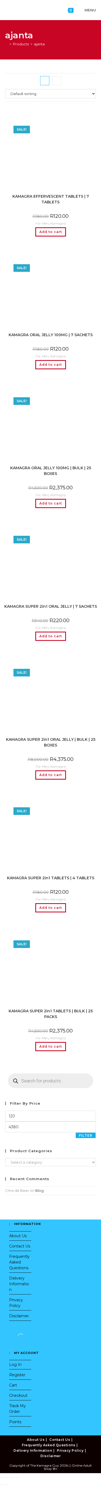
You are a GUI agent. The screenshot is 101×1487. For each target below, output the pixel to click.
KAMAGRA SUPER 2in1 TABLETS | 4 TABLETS (50, 877)
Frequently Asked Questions (19, 1262)
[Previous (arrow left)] (2, 1484)
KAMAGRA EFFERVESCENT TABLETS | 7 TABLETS (50, 199)
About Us (18, 1235)
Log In (15, 1364)
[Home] (6, 44)
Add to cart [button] (50, 232)
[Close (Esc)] (16, 1477)
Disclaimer (19, 1315)
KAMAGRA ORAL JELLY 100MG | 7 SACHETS (51, 334)
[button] (50, 112)
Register (17, 1374)
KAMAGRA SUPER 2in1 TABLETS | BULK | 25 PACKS (51, 1014)
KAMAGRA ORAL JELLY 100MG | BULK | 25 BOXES (50, 470)
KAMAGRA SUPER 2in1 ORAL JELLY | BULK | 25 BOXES (50, 742)
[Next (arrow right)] (7, 1484)
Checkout (18, 1395)
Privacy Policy (70, 1450)
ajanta (39, 44)
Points (15, 1421)
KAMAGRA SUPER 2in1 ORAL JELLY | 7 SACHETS (50, 606)
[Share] (11, 1477)
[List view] (56, 80)
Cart (13, 1385)
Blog (39, 1190)
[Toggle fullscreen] (7, 1477)
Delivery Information (19, 1284)
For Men (42, 223)
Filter (85, 1135)
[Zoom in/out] (2, 1477)
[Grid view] (44, 80)
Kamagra (58, 223)
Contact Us (19, 1246)
